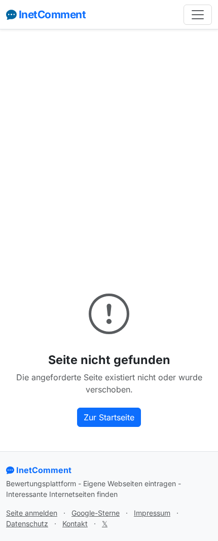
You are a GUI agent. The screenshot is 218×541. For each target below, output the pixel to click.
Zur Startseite (109, 417)
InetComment (52, 14)
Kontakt (75, 523)
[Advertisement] (109, 151)
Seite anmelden (31, 513)
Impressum (152, 513)
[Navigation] (198, 15)
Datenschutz (27, 523)
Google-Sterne (95, 513)
